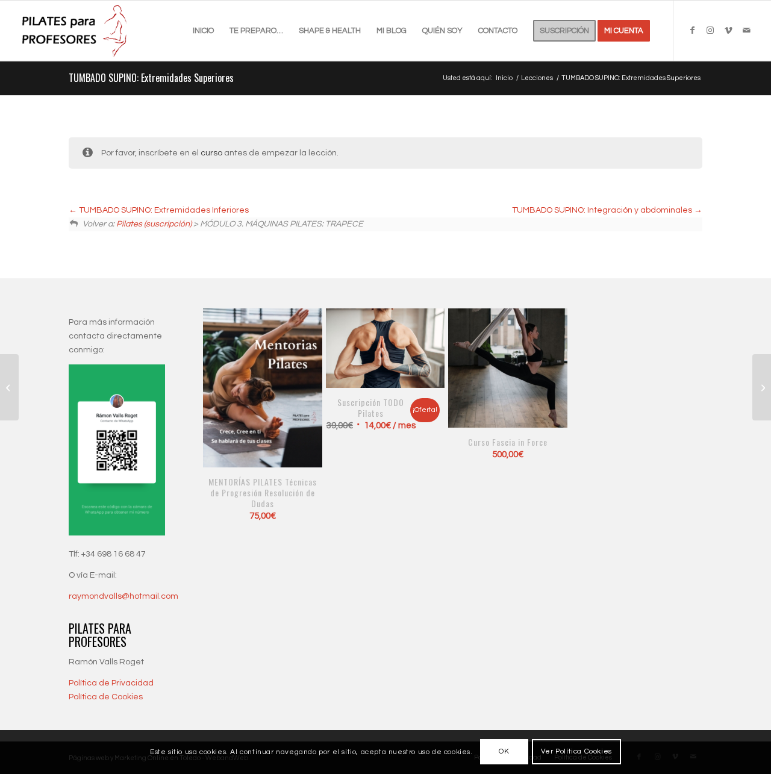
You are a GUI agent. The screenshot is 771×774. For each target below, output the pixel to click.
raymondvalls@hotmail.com (123, 596)
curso (211, 153)
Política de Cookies (106, 697)
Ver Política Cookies (576, 751)
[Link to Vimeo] (728, 30)
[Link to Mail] (746, 30)
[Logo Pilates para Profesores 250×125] (76, 31)
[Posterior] (550, 399)
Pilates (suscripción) (154, 224)
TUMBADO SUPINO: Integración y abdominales (603, 210)
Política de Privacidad (111, 683)
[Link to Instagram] (710, 30)
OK (504, 751)
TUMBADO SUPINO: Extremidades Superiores (151, 77)
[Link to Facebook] (692, 30)
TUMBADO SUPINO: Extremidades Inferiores (163, 210)
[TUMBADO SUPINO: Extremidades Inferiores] (9, 387)
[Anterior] (221, 399)
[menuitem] (203, 31)
